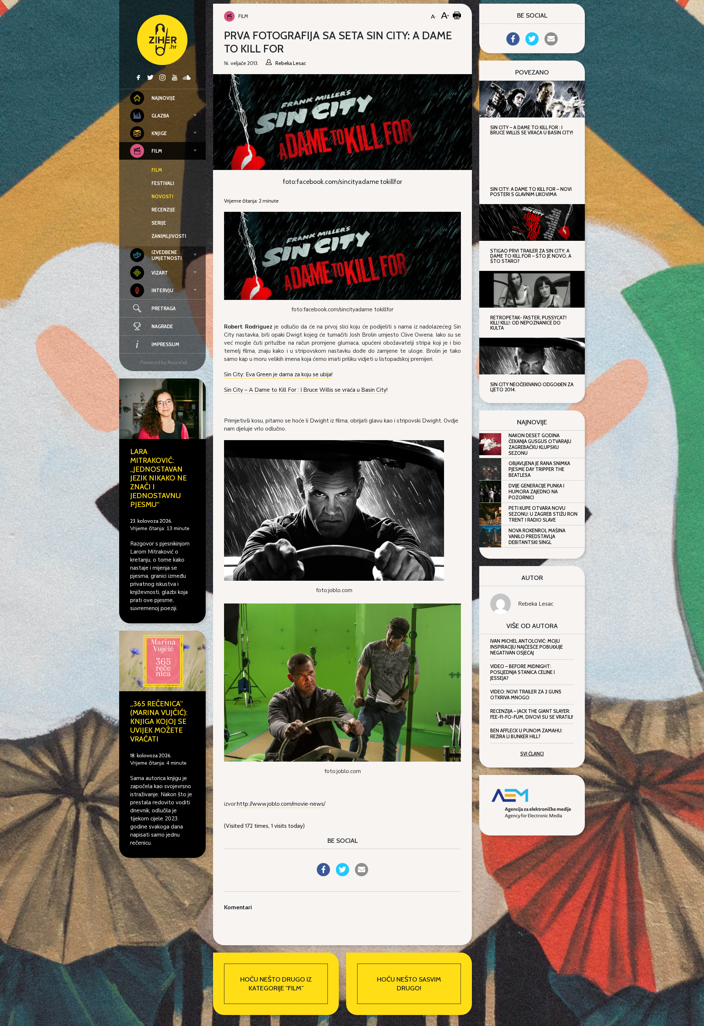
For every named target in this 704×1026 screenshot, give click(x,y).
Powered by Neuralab (164, 362)
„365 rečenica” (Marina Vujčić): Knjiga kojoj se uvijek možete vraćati (158, 721)
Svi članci (532, 754)
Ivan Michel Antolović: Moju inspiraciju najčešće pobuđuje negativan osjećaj (526, 647)
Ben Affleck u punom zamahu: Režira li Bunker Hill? (526, 733)
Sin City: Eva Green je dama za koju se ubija (277, 374)
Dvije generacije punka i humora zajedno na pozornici (536, 491)
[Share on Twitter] (342, 874)
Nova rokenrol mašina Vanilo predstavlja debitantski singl (537, 536)
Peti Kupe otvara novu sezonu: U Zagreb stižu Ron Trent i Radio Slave (543, 514)
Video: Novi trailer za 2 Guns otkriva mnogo (525, 694)
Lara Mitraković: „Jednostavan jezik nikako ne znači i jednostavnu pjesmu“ (158, 478)
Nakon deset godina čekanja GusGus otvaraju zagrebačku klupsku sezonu (540, 444)
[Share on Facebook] (323, 874)
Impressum (165, 344)
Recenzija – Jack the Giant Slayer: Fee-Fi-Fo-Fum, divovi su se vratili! (531, 714)
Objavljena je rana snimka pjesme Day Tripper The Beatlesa (539, 469)
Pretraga (163, 308)
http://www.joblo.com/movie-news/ (281, 804)
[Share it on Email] (361, 874)
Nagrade (162, 326)
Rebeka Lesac (535, 604)
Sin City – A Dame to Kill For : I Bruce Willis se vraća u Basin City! (306, 390)
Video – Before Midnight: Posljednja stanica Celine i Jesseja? (522, 672)
